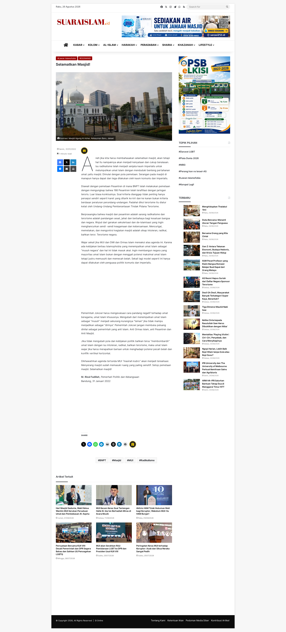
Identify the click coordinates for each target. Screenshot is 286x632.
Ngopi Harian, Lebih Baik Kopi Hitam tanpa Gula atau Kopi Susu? (215, 351)
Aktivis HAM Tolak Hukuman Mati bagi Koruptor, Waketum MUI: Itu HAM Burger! (153, 511)
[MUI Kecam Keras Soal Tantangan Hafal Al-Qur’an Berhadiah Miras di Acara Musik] (114, 495)
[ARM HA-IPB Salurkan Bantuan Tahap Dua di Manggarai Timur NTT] (192, 384)
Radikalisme (148, 460)
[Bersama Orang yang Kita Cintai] (192, 237)
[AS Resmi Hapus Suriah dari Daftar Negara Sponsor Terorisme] (192, 282)
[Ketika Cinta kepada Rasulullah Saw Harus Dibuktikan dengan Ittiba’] (192, 324)
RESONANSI (85, 58)
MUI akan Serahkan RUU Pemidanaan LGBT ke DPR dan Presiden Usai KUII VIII (111, 548)
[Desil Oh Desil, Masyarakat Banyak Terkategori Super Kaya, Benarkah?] (192, 296)
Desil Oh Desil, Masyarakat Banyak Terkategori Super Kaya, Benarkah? (215, 295)
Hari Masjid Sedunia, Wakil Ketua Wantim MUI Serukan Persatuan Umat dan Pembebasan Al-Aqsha (72, 511)
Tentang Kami (158, 620)
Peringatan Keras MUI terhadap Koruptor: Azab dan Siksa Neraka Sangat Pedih (153, 548)
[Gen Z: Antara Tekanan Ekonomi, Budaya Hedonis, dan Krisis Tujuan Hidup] (192, 250)
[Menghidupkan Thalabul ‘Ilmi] (192, 210)
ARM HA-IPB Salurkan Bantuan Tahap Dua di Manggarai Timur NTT (213, 383)
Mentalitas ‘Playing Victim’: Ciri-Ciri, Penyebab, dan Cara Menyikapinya (215, 337)
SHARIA (167, 44)
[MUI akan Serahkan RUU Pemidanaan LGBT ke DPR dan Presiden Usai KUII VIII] (114, 532)
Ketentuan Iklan (175, 620)
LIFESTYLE (205, 44)
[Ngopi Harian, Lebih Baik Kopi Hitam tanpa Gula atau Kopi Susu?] (192, 352)
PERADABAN (148, 44)
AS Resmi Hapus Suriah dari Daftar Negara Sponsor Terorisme (216, 281)
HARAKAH (128, 44)
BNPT (103, 460)
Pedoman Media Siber (197, 620)
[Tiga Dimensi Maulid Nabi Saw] (192, 310)
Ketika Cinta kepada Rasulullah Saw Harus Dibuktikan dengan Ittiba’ (214, 323)
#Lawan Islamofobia (66, 58)
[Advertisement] (126, 289)
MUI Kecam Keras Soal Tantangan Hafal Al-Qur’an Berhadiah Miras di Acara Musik (113, 511)
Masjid (117, 460)
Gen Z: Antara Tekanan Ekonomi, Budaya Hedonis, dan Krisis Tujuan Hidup (215, 249)
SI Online (99, 620)
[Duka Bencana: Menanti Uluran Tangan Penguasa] (192, 223)
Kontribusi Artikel (220, 620)
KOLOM (92, 44)
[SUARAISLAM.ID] (83, 22)
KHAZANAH (185, 44)
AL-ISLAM (109, 44)
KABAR (77, 44)
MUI (131, 460)
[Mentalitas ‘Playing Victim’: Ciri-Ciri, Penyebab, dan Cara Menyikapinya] (192, 338)
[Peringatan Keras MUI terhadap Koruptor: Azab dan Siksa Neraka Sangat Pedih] (154, 532)
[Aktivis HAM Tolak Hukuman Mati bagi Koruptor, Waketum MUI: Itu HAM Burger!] (154, 495)
